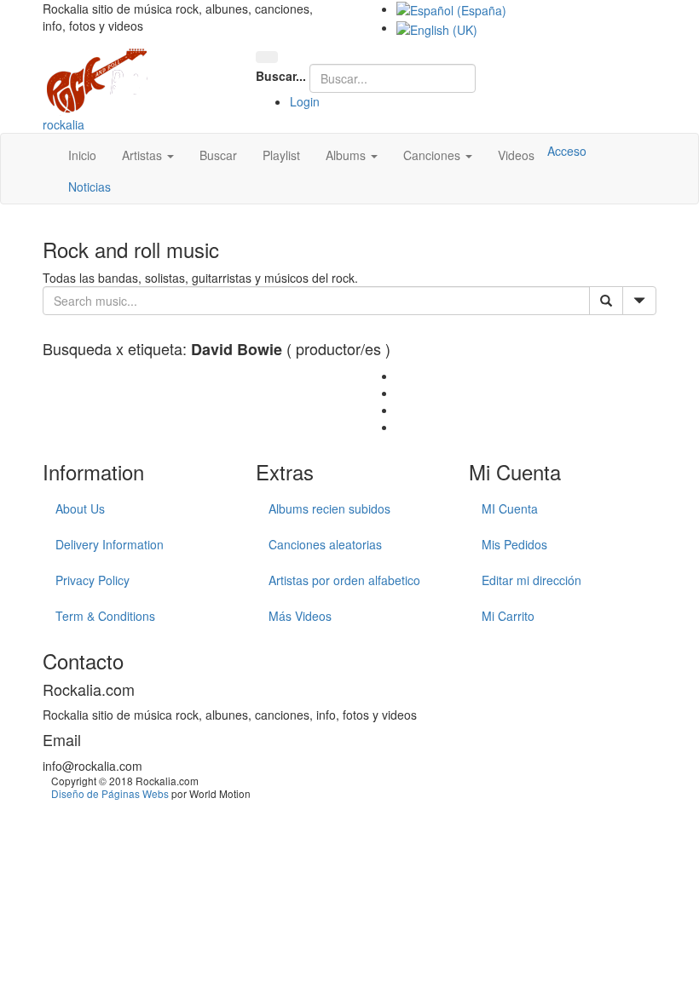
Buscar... (281, 75)
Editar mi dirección (531, 580)
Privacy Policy (92, 580)
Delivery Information (109, 544)
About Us (80, 508)
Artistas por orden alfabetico (344, 580)
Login (305, 101)
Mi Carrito (508, 615)
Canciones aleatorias (325, 544)
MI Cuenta (510, 508)
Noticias (89, 186)
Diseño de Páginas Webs (110, 793)
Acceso (566, 150)
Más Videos (300, 615)
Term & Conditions (105, 615)
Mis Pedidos (514, 544)
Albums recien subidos (329, 508)
